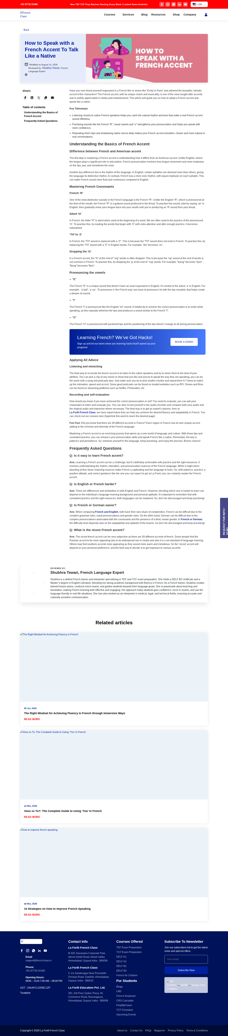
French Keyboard (125, 996)
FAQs (148, 1030)
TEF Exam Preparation (129, 947)
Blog (144, 14)
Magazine (159, 1030)
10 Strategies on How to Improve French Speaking (57, 908)
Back (26, 30)
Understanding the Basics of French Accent (41, 114)
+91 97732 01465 (29, 4)
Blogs (119, 986)
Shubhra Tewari (51, 68)
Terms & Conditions (197, 1030)
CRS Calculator (125, 1000)
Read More (32, 719)
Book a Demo (184, 342)
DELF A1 (121, 956)
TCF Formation (124, 1010)
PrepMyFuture (124, 1005)
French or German (191, 519)
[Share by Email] (52, 97)
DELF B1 (121, 966)
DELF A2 (121, 961)
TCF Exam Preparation (129, 952)
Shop (176, 14)
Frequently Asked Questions (41, 121)
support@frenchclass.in (38, 960)
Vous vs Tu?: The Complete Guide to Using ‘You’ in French (63, 811)
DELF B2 (121, 970)
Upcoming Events (126, 1014)
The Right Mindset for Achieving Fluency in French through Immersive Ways (74, 713)
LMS (118, 991)
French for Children (127, 975)
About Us (122, 1030)
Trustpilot (25, 993)
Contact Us (136, 1030)
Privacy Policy (175, 1030)
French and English (106, 512)
